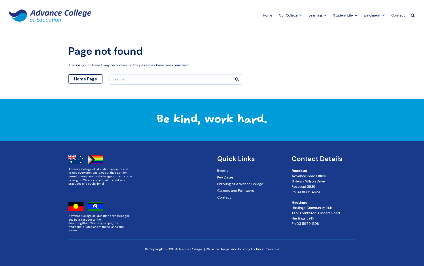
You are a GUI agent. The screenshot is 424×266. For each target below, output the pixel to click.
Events (222, 170)
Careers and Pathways (235, 190)
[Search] (237, 79)
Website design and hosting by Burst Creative (242, 249)
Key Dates (225, 177)
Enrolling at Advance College (240, 184)
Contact (224, 197)
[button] (300, 15)
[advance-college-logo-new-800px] (50, 15)
